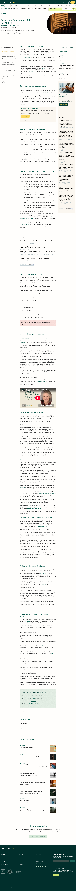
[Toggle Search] (68, 2)
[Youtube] (45, 866)
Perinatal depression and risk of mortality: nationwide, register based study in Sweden (36, 241)
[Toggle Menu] (2, 5)
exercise (42, 476)
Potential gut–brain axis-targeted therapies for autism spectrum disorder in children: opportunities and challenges (66, 166)
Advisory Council (4, 864)
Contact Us (38, 857)
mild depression (27, 57)
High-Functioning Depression (27, 773)
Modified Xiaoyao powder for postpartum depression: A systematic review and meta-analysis (38, 252)
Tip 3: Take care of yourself (8, 72)
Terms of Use (3, 887)
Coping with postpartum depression (8, 64)
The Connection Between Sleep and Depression (32, 782)
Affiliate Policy (23, 887)
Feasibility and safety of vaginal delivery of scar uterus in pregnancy (34, 258)
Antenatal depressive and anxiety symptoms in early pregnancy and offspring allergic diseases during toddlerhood (66, 145)
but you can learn (41, 381)
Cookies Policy (16, 887)
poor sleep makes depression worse (47, 493)
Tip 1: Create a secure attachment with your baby (10, 67)
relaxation (43, 645)
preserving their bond (42, 526)
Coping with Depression (26, 747)
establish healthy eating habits (34, 508)
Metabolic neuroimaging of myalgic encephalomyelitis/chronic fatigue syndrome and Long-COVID (66, 188)
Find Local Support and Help (33, 703)
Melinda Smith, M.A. (6, 46)
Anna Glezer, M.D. (12, 47)
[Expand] (54, 723)
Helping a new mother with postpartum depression (9, 82)
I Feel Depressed (24, 800)
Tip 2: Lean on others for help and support (10, 70)
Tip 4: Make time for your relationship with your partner (10, 76)
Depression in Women (25, 764)
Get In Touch (39, 854)
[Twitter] (40, 866)
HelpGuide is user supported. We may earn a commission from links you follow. (66, 108)
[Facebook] (43, 866)
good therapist (43, 573)
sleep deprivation (46, 92)
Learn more (34, 120)
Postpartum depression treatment (8, 78)
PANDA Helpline (33, 700)
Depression (4, 13)
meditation (22, 487)
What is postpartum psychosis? (7, 62)
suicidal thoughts (31, 71)
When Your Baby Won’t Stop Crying (29, 756)
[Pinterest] (36, 866)
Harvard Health (21, 857)
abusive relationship (24, 224)
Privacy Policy (9, 887)
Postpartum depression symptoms (8, 56)
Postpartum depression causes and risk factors (9, 59)
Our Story (3, 861)
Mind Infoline (33, 698)
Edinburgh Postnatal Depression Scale (30, 158)
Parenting (22, 754)
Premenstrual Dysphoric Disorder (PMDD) (31, 791)
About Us (56, 2)
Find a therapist (53, 8)
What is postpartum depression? (8, 51)
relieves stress (45, 415)
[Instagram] (38, 866)
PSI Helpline (33, 695)
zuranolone (22, 592)
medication (43, 584)
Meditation (20, 861)
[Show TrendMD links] (55, 264)
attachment (22, 342)
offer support (27, 621)
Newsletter (20, 864)
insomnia (43, 68)
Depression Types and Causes (28, 809)
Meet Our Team (4, 857)
